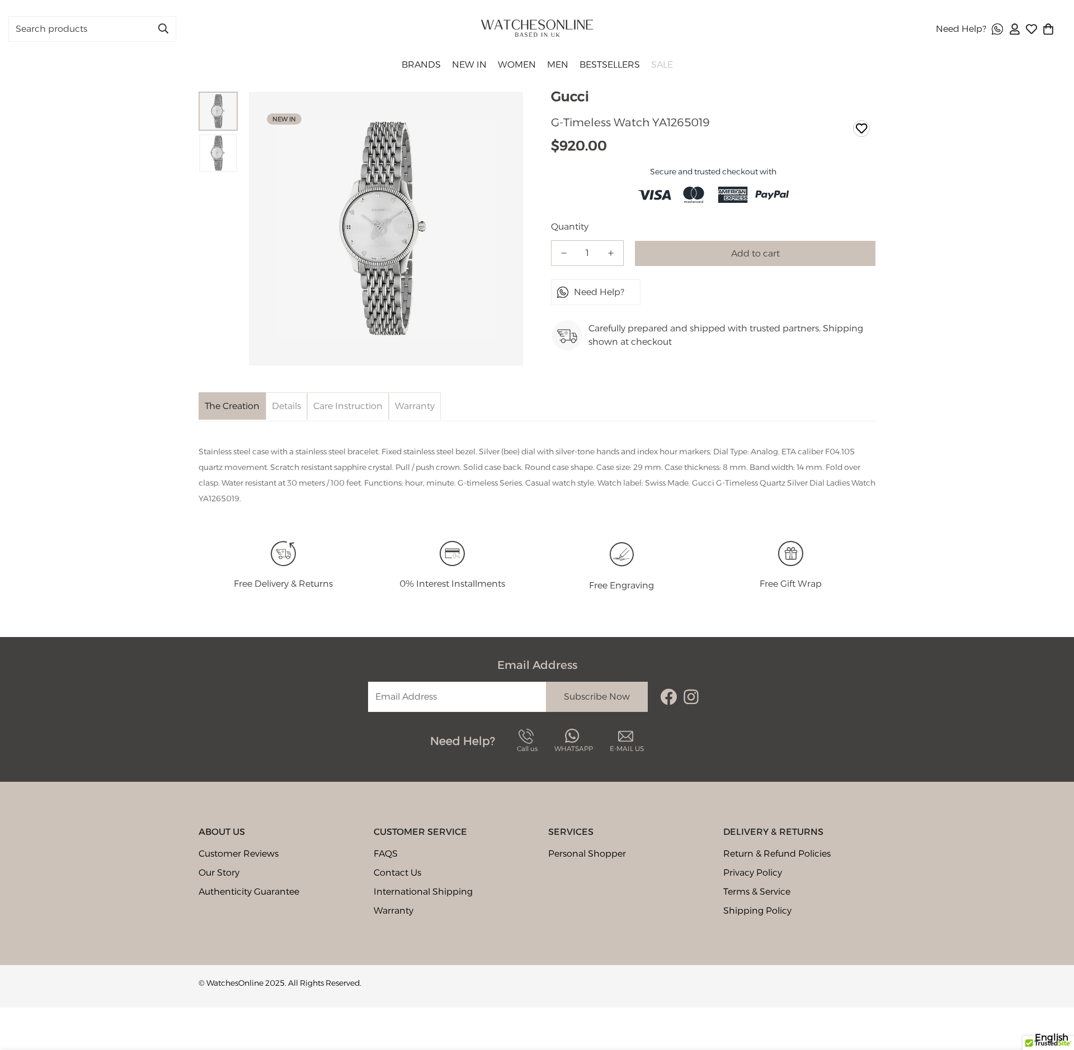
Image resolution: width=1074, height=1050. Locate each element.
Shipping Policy (757, 910)
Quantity (569, 226)
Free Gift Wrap (791, 583)
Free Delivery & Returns (283, 583)
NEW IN (469, 64)
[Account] (1014, 29)
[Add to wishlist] (861, 128)
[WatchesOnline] (537, 29)
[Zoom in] (503, 111)
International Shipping (423, 891)
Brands (421, 64)
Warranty (393, 910)
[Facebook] (669, 696)
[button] (1048, 29)
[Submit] (163, 28)
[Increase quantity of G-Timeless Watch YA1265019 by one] (611, 253)
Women (517, 64)
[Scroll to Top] (1052, 989)
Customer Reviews (239, 853)
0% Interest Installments (452, 583)
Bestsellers (610, 64)
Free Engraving (621, 585)
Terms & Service (756, 891)
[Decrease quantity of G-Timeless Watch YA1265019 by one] (564, 253)
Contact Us (397, 872)
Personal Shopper (587, 853)
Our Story (219, 872)
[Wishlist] (1031, 29)
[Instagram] (691, 696)
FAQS (386, 853)
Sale (662, 64)
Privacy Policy (752, 872)
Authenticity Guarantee (249, 891)
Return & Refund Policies (777, 853)
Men (557, 64)
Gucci (570, 96)
